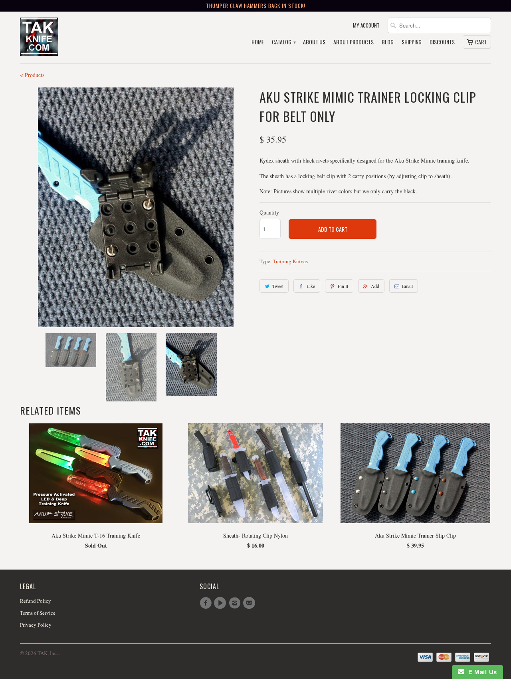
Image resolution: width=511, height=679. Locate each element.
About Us (314, 42)
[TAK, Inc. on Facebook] (207, 603)
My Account (366, 25)
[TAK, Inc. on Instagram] (236, 603)
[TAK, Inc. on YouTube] (221, 603)
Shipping (412, 42)
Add (375, 286)
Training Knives (290, 261)
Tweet (277, 286)
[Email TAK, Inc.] (250, 603)
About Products (353, 42)
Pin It (343, 286)
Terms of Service (37, 612)
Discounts (442, 42)
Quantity (269, 212)
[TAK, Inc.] (76, 38)
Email (407, 286)
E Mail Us (480, 672)
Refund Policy (35, 600)
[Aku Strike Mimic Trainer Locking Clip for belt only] (136, 207)
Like (311, 286)
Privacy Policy (35, 624)
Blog (388, 42)
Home (258, 42)
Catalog (283, 42)
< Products (32, 75)
